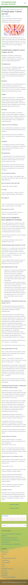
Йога (2, 556)
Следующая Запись (14, 508)
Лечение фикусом (5, 542)
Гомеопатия (4, 554)
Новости (3, 566)
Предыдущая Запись (14, 504)
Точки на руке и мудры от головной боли (10, 544)
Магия (2, 16)
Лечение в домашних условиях (8, 558)
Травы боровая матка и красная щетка (10, 540)
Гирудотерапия (4, 551)
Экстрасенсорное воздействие (8, 577)
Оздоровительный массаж (7, 568)
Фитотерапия (4, 575)
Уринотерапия (4, 572)
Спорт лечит (4, 570)
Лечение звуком (5, 560)
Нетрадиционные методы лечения (8, 3)
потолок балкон (5, 515)
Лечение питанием (5, 562)
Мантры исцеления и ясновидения (9, 537)
